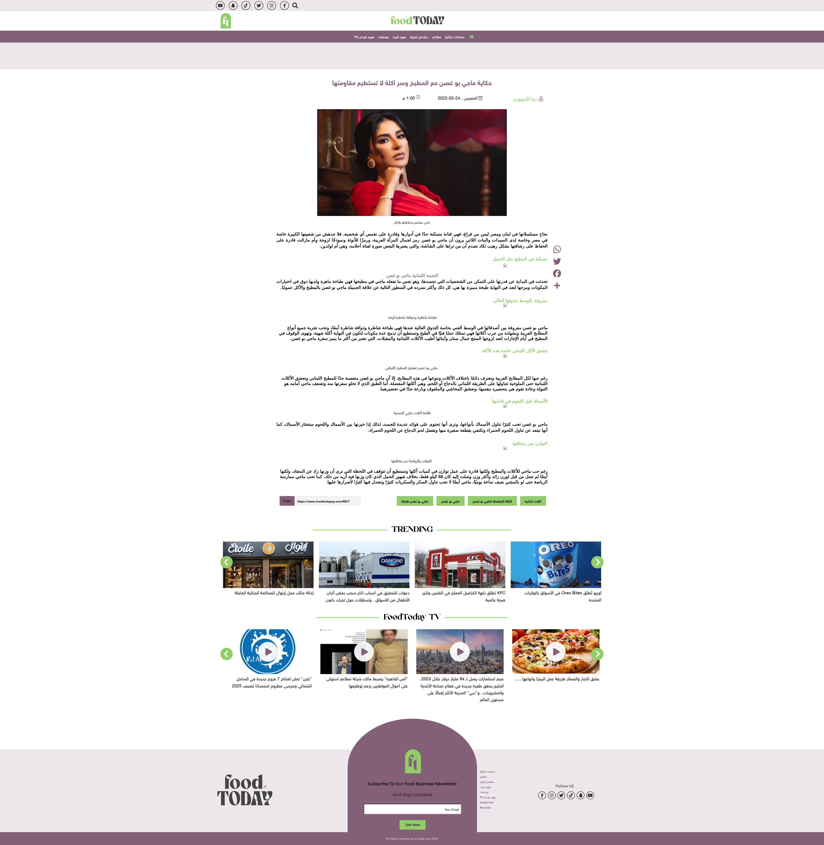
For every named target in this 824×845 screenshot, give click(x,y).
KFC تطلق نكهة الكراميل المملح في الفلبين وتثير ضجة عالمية (559, 595)
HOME (471, 36)
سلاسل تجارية (419, 36)
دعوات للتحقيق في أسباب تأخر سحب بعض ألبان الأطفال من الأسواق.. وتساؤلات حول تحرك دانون (463, 595)
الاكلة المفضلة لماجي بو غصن (492, 501)
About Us (485, 807)
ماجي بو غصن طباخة (414, 501)
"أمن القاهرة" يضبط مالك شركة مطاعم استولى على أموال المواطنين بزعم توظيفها (463, 681)
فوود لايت (399, 36)
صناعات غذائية (454, 36)
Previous (597, 562)
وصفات (383, 36)
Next (226, 562)
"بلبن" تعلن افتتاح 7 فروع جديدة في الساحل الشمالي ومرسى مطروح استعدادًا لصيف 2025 (368, 681)
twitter (258, 5)
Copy (287, 500)
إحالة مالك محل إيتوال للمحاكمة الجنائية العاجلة (370, 592)
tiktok (245, 5)
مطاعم (436, 36)
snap (233, 5)
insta (271, 5)
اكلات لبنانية (533, 501)
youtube (220, 5)
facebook (284, 5)
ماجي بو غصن (450, 501)
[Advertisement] (412, 55)
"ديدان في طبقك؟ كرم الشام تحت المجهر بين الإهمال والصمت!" (273, 681)
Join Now (412, 825)
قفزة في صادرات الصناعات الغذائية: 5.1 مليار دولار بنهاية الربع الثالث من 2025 (270, 595)
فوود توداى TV (364, 36)
